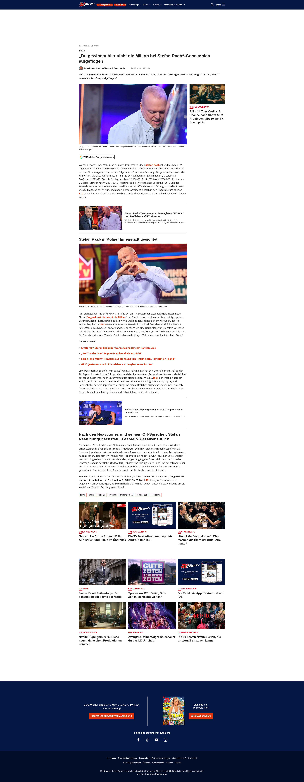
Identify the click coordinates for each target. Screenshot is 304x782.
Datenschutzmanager (161, 758)
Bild (155, 377)
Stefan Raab (141, 495)
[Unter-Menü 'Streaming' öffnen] (139, 4)
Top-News (155, 495)
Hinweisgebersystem (132, 763)
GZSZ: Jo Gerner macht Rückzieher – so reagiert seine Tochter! (117, 364)
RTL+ (103, 324)
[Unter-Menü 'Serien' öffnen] (161, 4)
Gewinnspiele (158, 763)
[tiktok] (147, 739)
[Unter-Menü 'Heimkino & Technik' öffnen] (184, 4)
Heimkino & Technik (173, 5)
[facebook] (138, 739)
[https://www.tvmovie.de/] (87, 4)
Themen (169, 763)
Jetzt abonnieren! (201, 716)
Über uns (146, 763)
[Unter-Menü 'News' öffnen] (149, 4)
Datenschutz (144, 758)
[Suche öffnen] (212, 4)
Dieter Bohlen (126, 495)
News (145, 5)
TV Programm (104, 5)
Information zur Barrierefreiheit (184, 758)
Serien (156, 5)
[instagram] (165, 739)
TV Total (112, 495)
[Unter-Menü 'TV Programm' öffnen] (111, 4)
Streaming (133, 5)
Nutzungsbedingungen (127, 758)
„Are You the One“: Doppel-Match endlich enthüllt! (111, 353)
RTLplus (101, 495)
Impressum (111, 758)
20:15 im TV (120, 5)
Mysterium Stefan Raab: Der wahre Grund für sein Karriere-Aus (118, 347)
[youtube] (156, 739)
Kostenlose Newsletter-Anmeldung (111, 716)
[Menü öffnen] (223, 4)
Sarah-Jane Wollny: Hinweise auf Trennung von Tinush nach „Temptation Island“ (128, 358)
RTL (81, 193)
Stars (96, 46)
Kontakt (178, 763)
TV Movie (83, 46)
